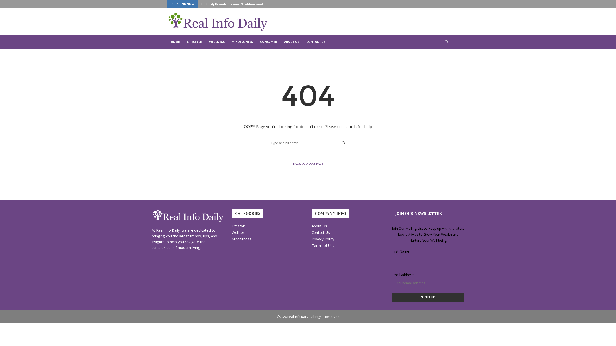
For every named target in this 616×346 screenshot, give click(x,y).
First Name (400, 251)
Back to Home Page (308, 163)
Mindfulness (242, 42)
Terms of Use (323, 245)
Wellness (217, 42)
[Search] (446, 42)
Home (175, 42)
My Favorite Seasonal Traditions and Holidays (243, 4)
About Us (291, 42)
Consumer (268, 42)
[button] (202, 4)
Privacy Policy (323, 239)
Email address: (403, 274)
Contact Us (315, 42)
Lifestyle (194, 42)
